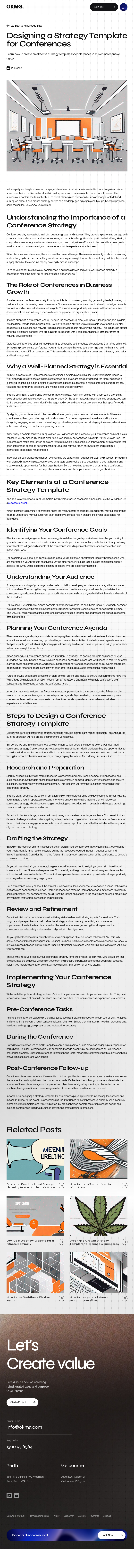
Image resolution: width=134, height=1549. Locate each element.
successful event (17, 503)
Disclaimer (69, 1515)
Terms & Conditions (39, 1515)
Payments (94, 1515)
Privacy (56, 1515)
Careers (82, 1515)
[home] (15, 7)
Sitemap (107, 1515)
